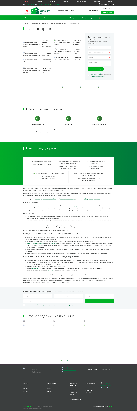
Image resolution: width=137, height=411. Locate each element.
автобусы (53, 199)
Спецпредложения (81, 1)
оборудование (88, 199)
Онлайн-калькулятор (107, 4)
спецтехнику (97, 199)
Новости (26, 1)
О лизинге (52, 1)
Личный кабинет (107, 12)
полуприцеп (74, 206)
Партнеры (66, 1)
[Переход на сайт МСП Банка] (103, 388)
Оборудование (74, 18)
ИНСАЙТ (111, 406)
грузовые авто (45, 199)
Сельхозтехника (61, 18)
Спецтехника (48, 18)
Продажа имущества (88, 18)
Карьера (49, 391)
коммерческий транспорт (67, 199)
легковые (37, 199)
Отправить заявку (96, 69)
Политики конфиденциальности (98, 76)
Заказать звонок (107, 8)
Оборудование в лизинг (76, 399)
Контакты (110, 1)
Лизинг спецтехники (75, 397)
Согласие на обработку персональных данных (32, 408)
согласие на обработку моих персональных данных (41, 305)
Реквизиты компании (27, 406)
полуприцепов (35, 268)
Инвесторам (97, 1)
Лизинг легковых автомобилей (35, 243)
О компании (39, 1)
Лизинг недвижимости (90, 383)
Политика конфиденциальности (45, 406)
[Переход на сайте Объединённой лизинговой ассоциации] (110, 388)
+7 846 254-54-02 (93, 10)
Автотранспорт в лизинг (32, 18)
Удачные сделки (104, 18)
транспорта (53, 243)
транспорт (51, 270)
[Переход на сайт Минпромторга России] (107, 385)
